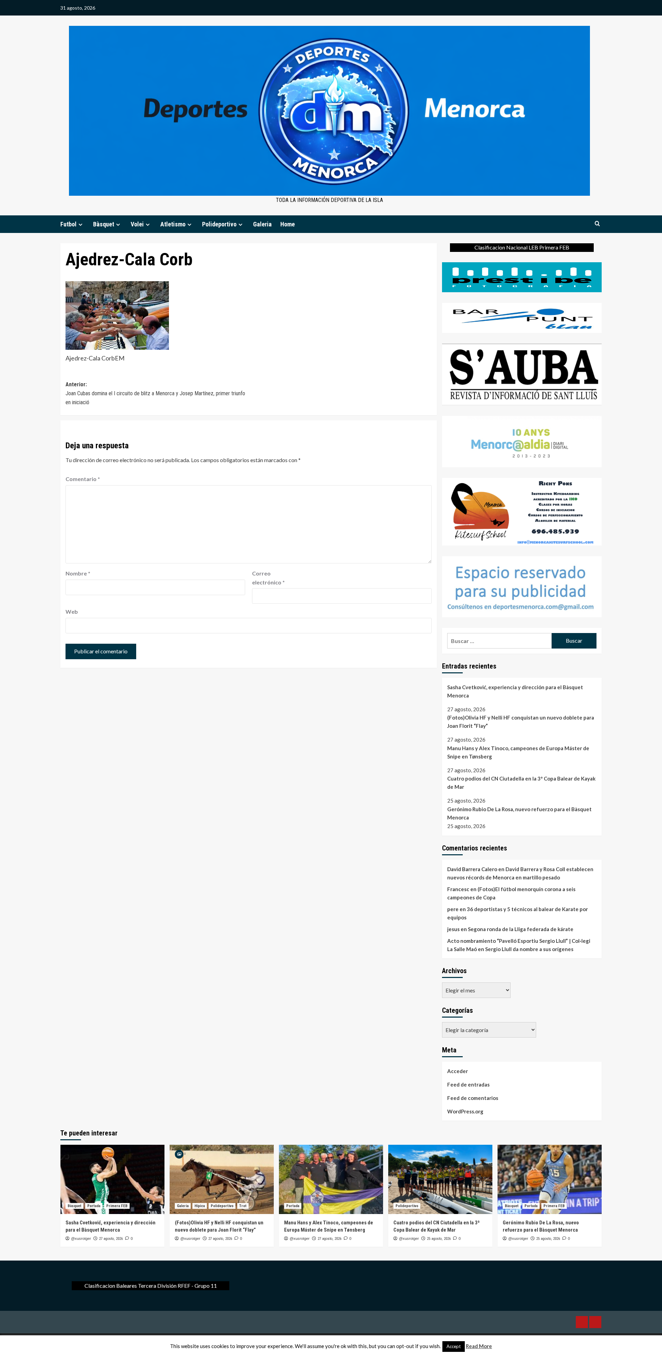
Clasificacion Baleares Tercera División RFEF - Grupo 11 (150, 1285)
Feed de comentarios (472, 1098)
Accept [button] (454, 1346)
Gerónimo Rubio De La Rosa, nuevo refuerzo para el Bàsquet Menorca (519, 813)
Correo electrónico (268, 577)
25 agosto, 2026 (439, 1238)
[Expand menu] (80, 224)
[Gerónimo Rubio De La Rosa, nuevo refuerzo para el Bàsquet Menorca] (550, 1179)
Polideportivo (219, 224)
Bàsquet (103, 224)
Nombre (78, 573)
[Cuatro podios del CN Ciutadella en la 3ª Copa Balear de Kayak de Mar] (440, 1179)
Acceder (457, 1071)
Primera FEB (117, 1206)
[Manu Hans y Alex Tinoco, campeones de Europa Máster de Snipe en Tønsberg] (331, 1179)
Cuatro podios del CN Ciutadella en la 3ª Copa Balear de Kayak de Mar (521, 782)
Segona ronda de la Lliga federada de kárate (520, 929)
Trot (243, 1206)
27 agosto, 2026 (111, 1238)
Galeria (262, 224)
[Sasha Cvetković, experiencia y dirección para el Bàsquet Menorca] (112, 1179)
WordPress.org (465, 1111)
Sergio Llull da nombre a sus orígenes (529, 949)
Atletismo (172, 224)
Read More (479, 1346)
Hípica (199, 1206)
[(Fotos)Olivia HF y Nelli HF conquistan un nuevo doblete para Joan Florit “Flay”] (222, 1179)
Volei (137, 224)
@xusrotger (81, 1238)
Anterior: (155, 393)
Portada (93, 1206)
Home (287, 224)
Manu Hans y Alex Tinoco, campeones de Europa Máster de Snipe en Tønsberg (518, 752)
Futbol (68, 224)
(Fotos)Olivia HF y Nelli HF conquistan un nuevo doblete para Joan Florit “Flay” (520, 721)
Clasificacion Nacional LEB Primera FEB (521, 247)
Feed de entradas (468, 1084)
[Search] (597, 224)
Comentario (83, 479)
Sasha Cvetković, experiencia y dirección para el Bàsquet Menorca (515, 691)
